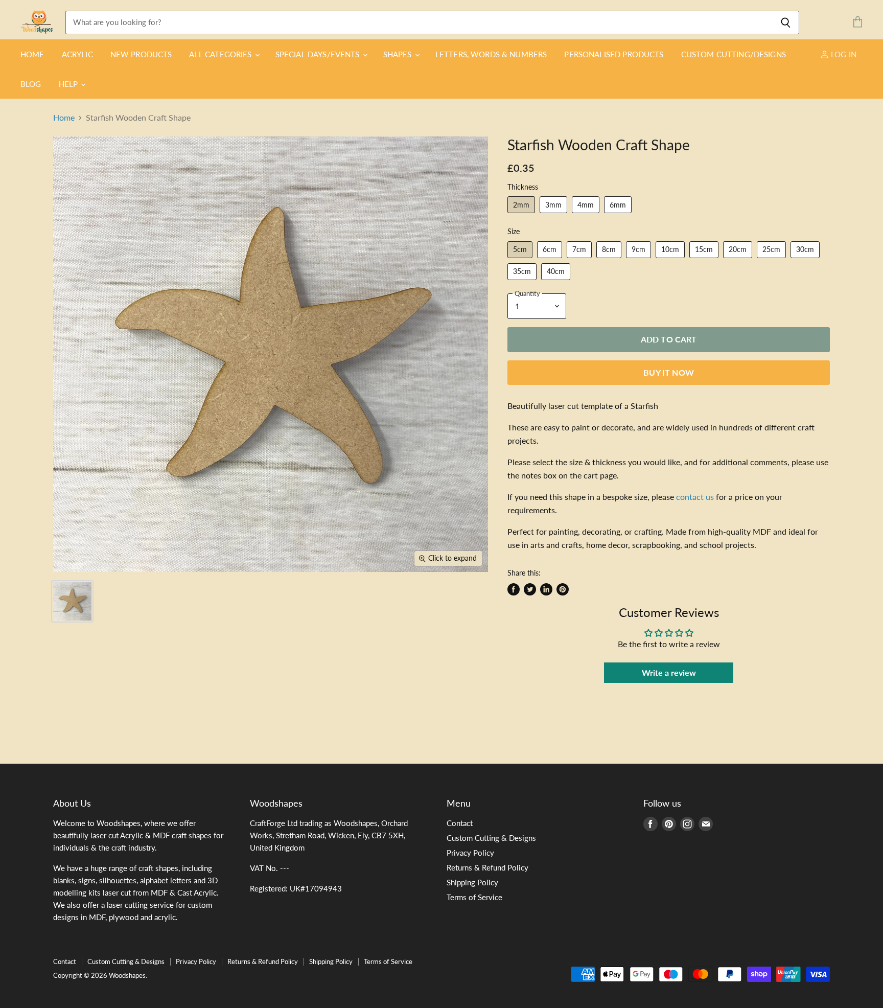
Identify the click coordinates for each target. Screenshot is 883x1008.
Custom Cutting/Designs (733, 54)
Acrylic (77, 54)
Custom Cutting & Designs (491, 837)
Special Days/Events (318, 54)
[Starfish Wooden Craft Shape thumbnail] (72, 601)
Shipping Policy (472, 882)
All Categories (221, 54)
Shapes (398, 54)
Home (32, 54)
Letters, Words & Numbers (491, 54)
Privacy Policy (470, 852)
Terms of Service (474, 897)
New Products (141, 54)
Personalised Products (613, 54)
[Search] (785, 22)
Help (69, 83)
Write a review (669, 672)
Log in (842, 54)
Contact (460, 823)
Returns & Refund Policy (487, 867)
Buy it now (668, 372)
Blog (30, 83)
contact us (695, 496)
